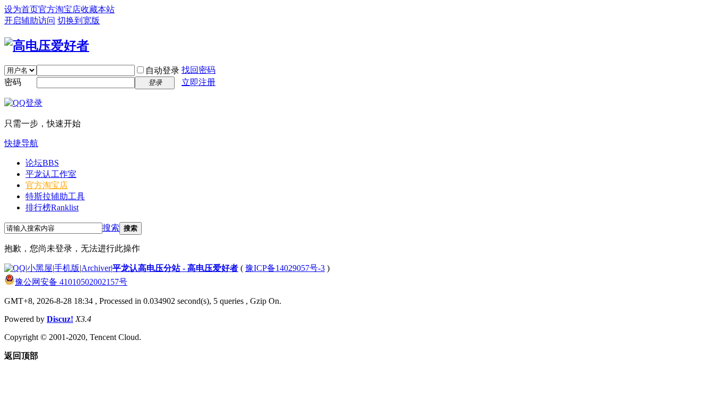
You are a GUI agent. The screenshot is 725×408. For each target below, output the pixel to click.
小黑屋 (40, 268)
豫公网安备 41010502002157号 (71, 281)
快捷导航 (21, 143)
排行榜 (52, 207)
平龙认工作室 (50, 173)
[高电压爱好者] (46, 46)
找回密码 (198, 69)
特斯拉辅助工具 (55, 196)
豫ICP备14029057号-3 (285, 268)
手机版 (67, 268)
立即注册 (198, 82)
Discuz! (60, 319)
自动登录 (162, 70)
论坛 (42, 162)
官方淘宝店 (59, 9)
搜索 (110, 227)
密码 (12, 82)
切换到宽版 (78, 20)
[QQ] (14, 268)
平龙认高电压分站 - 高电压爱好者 (175, 268)
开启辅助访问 (29, 20)
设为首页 (21, 9)
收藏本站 (98, 9)
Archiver (96, 268)
